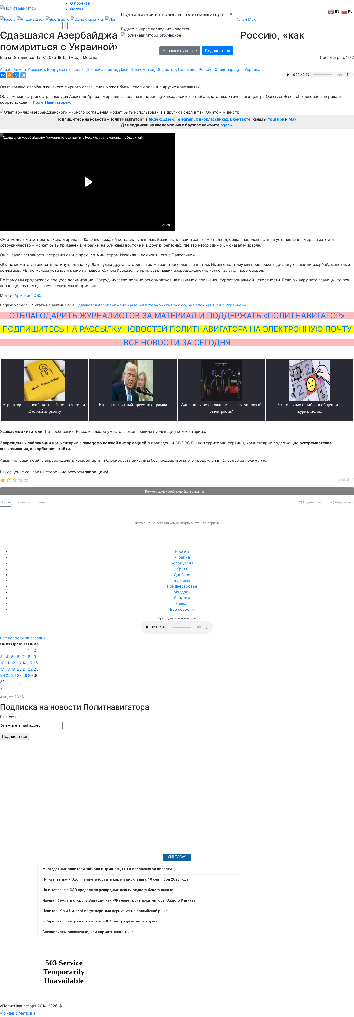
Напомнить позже (180, 50)
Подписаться (217, 50)
